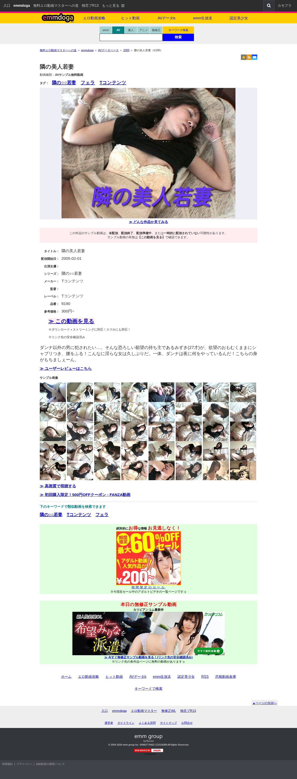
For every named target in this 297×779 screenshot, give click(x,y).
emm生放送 (202, 18)
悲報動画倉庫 (225, 676)
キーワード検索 (178, 30)
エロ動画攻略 (94, 18)
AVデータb (166, 18)
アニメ (143, 30)
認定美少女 (239, 18)
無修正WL (168, 711)
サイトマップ (168, 722)
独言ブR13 (90, 5)
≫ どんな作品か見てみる (148, 222)
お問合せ (187, 722)
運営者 (109, 722)
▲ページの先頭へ (264, 703)
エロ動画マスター (144, 711)
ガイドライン (125, 722)
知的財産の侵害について (50, 764)
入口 (6, 5)
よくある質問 (147, 722)
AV (118, 30)
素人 (131, 30)
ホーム (66, 676)
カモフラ (285, 5)
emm (106, 30)
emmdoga (119, 711)
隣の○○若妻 (64, 82)
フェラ (88, 82)
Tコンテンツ (113, 82)
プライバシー (24, 764)
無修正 (156, 30)
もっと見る (110, 5)
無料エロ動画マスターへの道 (55, 5)
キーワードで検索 (148, 688)
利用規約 (7, 764)
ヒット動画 (130, 18)
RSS (205, 676)
